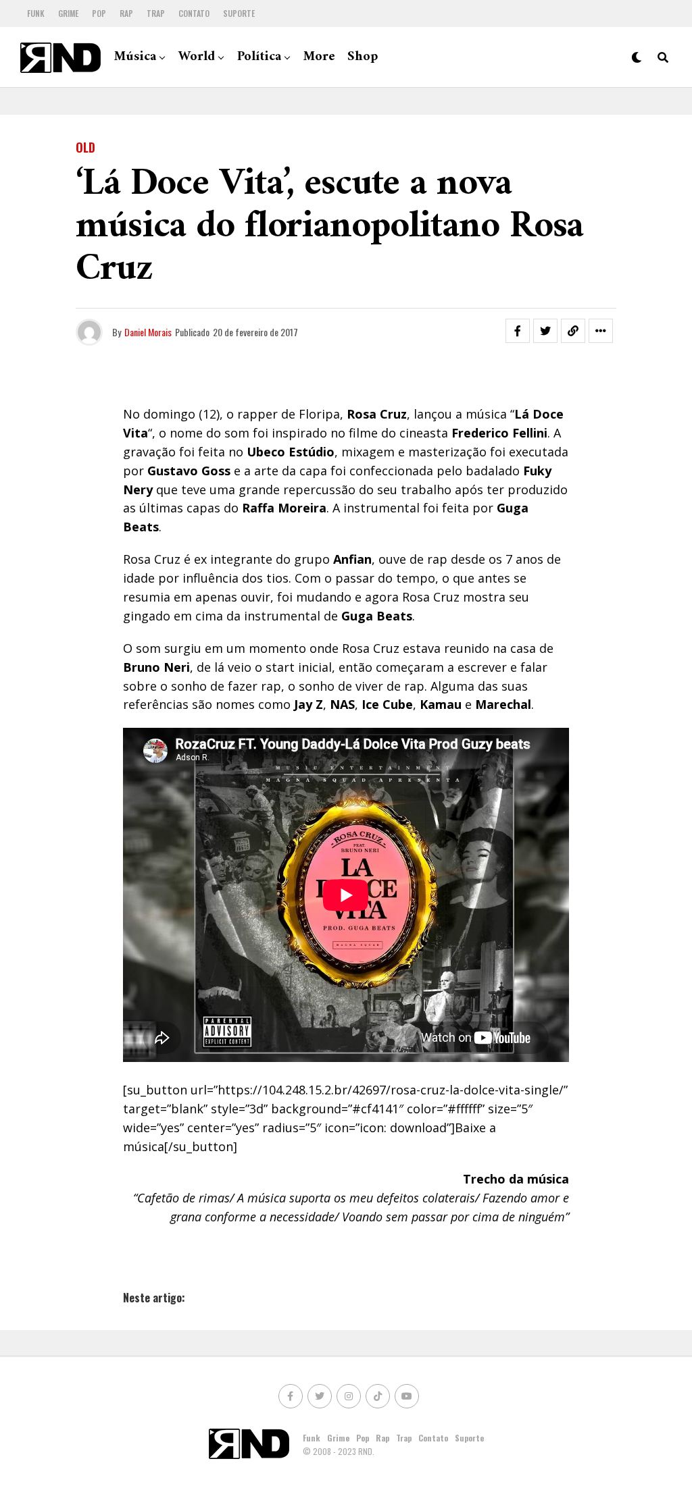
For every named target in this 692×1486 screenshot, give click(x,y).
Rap (126, 13)
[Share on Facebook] (517, 331)
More (319, 57)
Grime (68, 13)
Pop (99, 13)
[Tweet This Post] (545, 331)
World (196, 57)
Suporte (239, 13)
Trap (156, 13)
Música (135, 57)
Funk (36, 13)
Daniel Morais (148, 332)
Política (259, 57)
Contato (193, 13)
